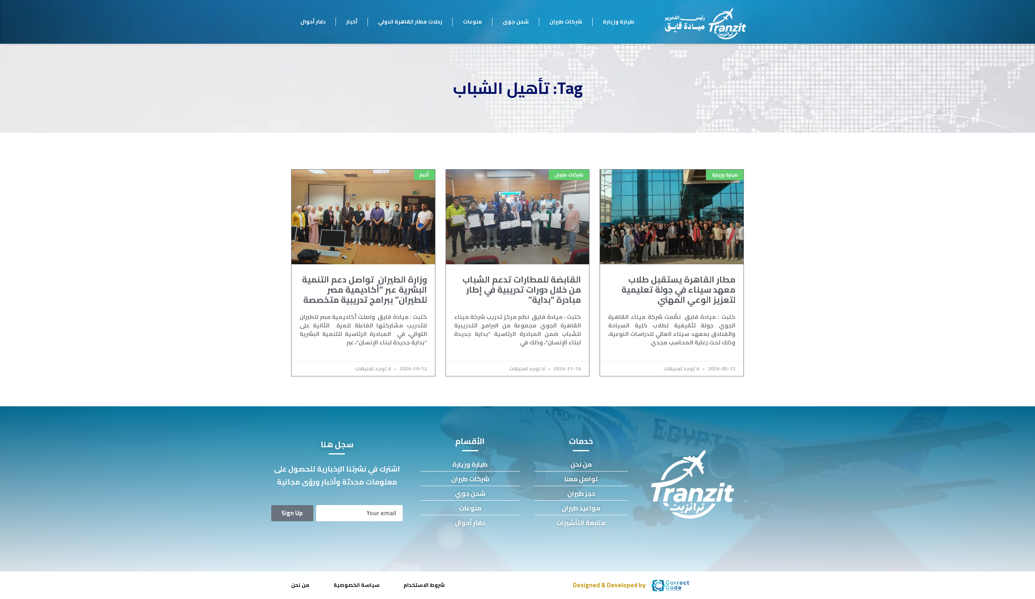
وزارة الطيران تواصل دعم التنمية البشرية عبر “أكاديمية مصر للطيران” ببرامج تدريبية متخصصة (364, 290)
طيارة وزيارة (618, 21)
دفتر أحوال (312, 21)
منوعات (472, 21)
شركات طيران (565, 21)
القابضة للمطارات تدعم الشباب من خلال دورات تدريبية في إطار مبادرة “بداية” (522, 290)
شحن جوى (516, 21)
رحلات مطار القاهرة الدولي (410, 21)
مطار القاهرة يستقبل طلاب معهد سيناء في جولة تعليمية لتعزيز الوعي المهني (678, 290)
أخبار (351, 21)
